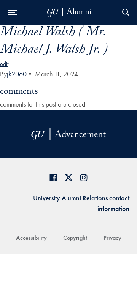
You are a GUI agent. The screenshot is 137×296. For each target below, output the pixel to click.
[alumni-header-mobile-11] (69, 12)
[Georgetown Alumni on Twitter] (68, 177)
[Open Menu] (12, 12)
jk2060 (17, 73)
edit (4, 64)
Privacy (112, 238)
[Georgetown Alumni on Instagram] (83, 177)
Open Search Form (125, 12)
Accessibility (31, 238)
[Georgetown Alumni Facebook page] (53, 177)
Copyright (75, 238)
